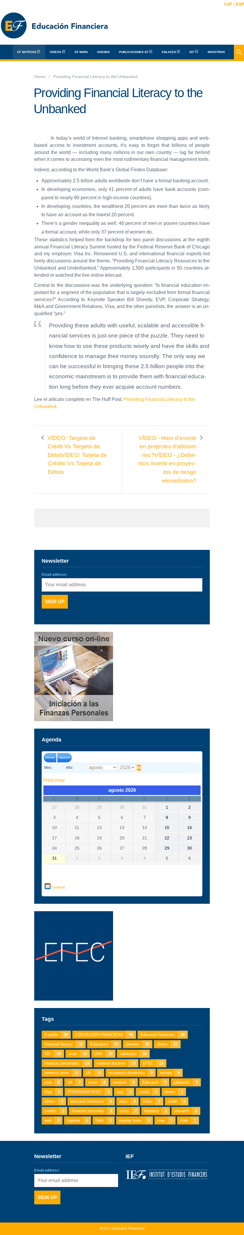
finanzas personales (67, 1063)
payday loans (134, 1120)
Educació (154, 1082)
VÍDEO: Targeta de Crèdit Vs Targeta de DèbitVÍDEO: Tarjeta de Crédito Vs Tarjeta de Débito (77, 455)
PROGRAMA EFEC (89, 1092)
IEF (53, 1054)
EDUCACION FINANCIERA (104, 1034)
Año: (69, 768)
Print (54, 780)
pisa (52, 1082)
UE (93, 1073)
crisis (128, 1111)
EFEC (153, 1063)
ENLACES (169, 52)
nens (127, 1101)
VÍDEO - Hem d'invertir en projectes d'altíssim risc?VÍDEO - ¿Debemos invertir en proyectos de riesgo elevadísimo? (167, 459)
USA (103, 1054)
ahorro (167, 1044)
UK (74, 1082)
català (148, 1092)
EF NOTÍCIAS (26, 52)
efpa (52, 1092)
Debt (104, 1120)
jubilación (186, 1082)
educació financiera (91, 1101)
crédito (54, 1111)
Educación (104, 1044)
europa (170, 1073)
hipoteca (155, 1111)
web (52, 1120)
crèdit (176, 1101)
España (56, 1034)
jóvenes (137, 1044)
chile (188, 1120)
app (124, 1092)
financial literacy (64, 1044)
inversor (124, 1082)
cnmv (97, 1082)
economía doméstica (131, 1073)
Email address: (54, 575)
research (185, 1111)
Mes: (48, 768)
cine (165, 1120)
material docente (116, 1063)
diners (54, 1101)
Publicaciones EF (133, 52)
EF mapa (81, 52)
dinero (174, 1092)
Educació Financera (162, 1034)
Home (40, 76)
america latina (62, 1073)
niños (151, 1101)
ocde (77, 1054)
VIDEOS (55, 52)
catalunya (133, 1054)
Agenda (103, 52)
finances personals (92, 1111)
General (58, 887)
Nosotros (216, 52)
